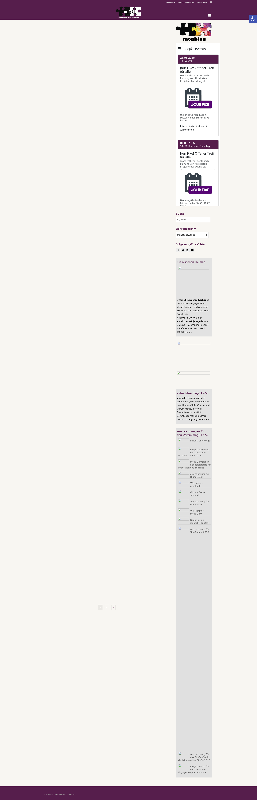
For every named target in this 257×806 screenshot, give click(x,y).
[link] (253, 19)
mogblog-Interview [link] (198, 419)
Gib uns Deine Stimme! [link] (197, 494)
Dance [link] (107, 278)
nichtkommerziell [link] (103, 82)
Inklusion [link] (113, 75)
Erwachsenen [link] (111, 139)
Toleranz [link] (121, 82)
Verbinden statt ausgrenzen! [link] (134, 82)
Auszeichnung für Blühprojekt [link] (199, 475)
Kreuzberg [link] (149, 75)
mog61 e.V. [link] (122, 78)
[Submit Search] (178, 219)
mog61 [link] (114, 78)
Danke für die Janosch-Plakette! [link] (199, 521)
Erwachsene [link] (116, 343)
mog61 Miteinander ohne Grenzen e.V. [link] (139, 78)
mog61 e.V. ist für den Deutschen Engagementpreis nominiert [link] (193, 769)
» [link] (113, 607)
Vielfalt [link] (146, 82)
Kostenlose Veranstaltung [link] (136, 75)
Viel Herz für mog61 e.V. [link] (196, 512)
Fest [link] (108, 75)
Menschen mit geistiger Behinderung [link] (143, 465)
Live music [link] (157, 75)
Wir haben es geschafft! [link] (197, 485)
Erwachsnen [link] (116, 212)
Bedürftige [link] (103, 408)
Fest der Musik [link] (142, 587)
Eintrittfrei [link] (103, 75)
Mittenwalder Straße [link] (104, 78)
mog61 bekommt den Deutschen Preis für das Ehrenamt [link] (193, 452)
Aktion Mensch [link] (110, 587)
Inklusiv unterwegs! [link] (200, 440)
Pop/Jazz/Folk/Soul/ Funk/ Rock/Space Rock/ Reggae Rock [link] (129, 147)
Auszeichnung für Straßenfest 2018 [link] (199, 531)
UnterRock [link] (130, 286)
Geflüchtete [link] (128, 343)
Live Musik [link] (164, 75)
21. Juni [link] (102, 587)
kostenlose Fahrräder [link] (157, 343)
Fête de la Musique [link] (136, 278)
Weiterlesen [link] (141, 61)
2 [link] (106, 607)
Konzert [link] (124, 75)
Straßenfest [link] (114, 82)
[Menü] (209, 16)
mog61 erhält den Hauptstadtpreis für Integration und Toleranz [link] (194, 464)
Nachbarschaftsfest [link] (159, 78)
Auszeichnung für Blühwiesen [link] (199, 503)
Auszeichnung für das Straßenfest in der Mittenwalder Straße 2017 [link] (194, 757)
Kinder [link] (119, 75)
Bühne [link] (102, 212)
